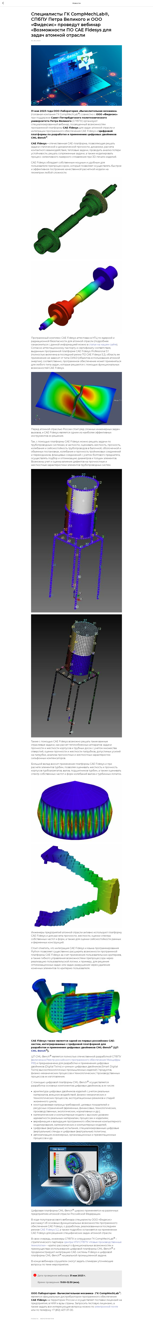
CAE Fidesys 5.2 (49, 1229)
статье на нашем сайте (103, 344)
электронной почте (106, 1306)
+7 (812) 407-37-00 (62, 1310)
